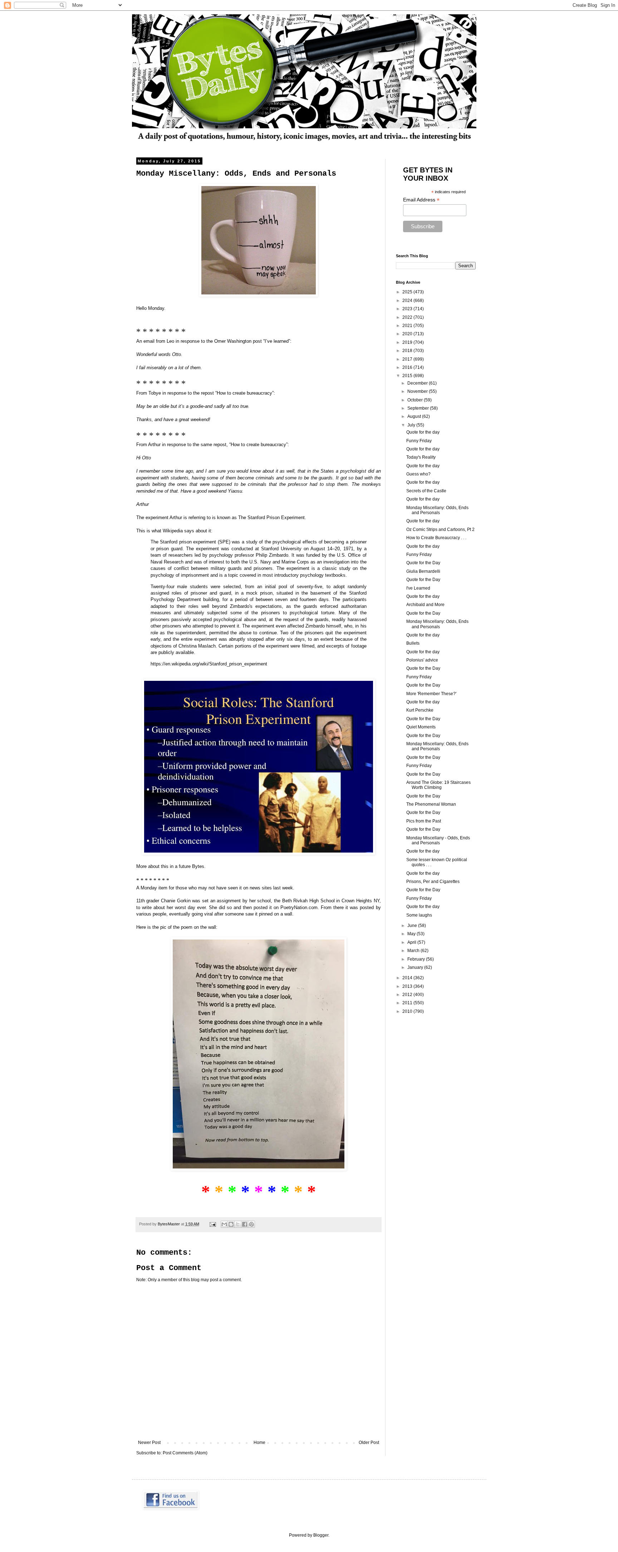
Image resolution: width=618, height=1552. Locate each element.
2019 (407, 342)
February (416, 959)
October (415, 399)
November (418, 391)
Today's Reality (421, 457)
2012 (407, 994)
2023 (407, 308)
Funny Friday (419, 440)
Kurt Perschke (419, 710)
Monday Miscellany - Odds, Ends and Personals (438, 840)
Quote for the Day (423, 562)
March (414, 950)
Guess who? (418, 474)
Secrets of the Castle (426, 490)
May (412, 933)
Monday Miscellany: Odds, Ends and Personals (437, 510)
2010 (407, 1011)
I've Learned (418, 588)
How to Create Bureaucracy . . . (436, 537)
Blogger (320, 1535)
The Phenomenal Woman (431, 804)
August (414, 416)
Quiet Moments (421, 726)
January (415, 967)
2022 (407, 317)
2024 (407, 300)
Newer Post (149, 1442)
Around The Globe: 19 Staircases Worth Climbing (438, 785)
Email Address (421, 199)
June (412, 925)
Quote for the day (423, 432)
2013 (407, 986)
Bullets (413, 643)
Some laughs (419, 915)
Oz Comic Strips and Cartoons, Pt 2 (440, 529)
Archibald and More (425, 604)
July (411, 425)
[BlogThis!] (231, 1224)
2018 (407, 350)
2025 (407, 291)
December (418, 383)
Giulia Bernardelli (423, 571)
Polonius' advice (422, 660)
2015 (407, 375)
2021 (407, 325)
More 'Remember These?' (431, 693)
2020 (407, 333)
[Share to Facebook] (244, 1224)
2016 (407, 367)
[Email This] (224, 1224)
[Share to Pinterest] (251, 1224)
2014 (407, 977)
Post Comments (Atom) (185, 1452)
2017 (407, 359)
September (418, 408)
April (412, 942)
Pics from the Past (423, 821)
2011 (407, 1002)
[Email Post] (212, 1224)
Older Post (369, 1442)
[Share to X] (237, 1224)
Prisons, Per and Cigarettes (433, 881)
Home (259, 1442)
